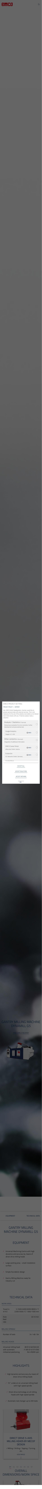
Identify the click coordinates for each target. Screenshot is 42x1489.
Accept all (20, 766)
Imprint (17, 707)
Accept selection (21, 771)
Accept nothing (21, 776)
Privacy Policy (8, 707)
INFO (29, 733)
